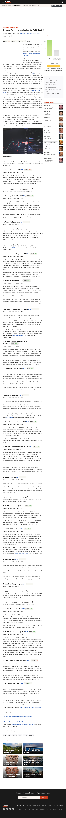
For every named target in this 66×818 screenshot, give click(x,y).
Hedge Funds (12, 27)
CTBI (29, 309)
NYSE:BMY (15, 735)
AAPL (28, 125)
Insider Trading (36, 805)
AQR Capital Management (17, 248)
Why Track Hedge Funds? (51, 84)
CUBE (16, 559)
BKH (23, 506)
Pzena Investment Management (21, 553)
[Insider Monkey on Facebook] (4, 809)
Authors (49, 805)
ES (20, 395)
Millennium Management (18, 335)
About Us (44, 805)
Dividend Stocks (6, 27)
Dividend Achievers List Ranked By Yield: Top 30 (23, 724)
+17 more (28, 41)
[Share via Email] (14, 36)
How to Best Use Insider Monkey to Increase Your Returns (53, 81)
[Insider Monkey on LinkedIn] (13, 809)
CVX (22, 170)
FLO (21, 222)
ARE (31, 447)
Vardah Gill (23, 33)
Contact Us (55, 805)
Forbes (10, 109)
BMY (27, 422)
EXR (24, 584)
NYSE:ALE (20, 735)
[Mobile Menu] (3, 2)
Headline (9, 735)
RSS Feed (21, 805)
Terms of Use (27, 809)
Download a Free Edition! (51, 87)
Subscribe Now (53, 66)
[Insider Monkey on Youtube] (10, 809)
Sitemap (61, 805)
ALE (17, 477)
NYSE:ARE (25, 735)
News (17, 27)
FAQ (33, 809)
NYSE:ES (4, 735)
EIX (21, 281)
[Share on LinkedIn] (11, 36)
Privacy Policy (20, 809)
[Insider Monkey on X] (7, 809)
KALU (28, 660)
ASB (22, 529)
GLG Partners (9, 417)
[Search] (62, 2)
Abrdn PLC (31, 74)
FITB (22, 683)
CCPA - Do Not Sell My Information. (43, 809)
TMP (28, 254)
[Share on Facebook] (7, 36)
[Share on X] (9, 36)
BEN (23, 609)
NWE (26, 632)
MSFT (15, 125)
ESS (24, 196)
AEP (9, 344)
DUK (24, 368)
